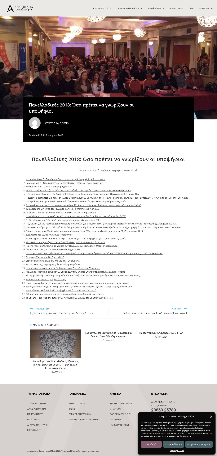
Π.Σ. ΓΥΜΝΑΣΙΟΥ (35, 414)
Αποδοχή (151, 444)
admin (64, 123)
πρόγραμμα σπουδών (128, 8)
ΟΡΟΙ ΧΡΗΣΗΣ (116, 419)
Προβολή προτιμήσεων (199, 444)
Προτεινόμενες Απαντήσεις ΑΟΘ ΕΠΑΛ (161, 332)
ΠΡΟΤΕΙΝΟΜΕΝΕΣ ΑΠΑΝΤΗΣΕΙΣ (83, 419)
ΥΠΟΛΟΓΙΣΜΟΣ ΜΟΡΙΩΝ (121, 403)
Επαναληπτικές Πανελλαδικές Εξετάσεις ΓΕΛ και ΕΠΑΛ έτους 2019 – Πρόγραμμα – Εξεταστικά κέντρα (56, 365)
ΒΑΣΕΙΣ (72, 409)
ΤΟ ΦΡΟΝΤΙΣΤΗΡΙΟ (36, 403)
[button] (211, 416)
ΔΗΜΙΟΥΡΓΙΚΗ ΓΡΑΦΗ (37, 425)
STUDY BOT (115, 409)
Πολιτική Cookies (177, 450)
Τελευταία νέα (131, 170)
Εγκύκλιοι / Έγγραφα (111, 170)
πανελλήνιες (154, 8)
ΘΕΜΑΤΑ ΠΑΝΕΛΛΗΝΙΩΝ (80, 414)
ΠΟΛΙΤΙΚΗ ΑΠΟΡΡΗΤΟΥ (120, 414)
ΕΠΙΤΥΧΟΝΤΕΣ (34, 430)
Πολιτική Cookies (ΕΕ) (120, 425)
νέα (192, 8)
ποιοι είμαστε (100, 8)
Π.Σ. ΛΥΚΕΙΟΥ (33, 419)
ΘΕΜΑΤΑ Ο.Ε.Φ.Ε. (77, 403)
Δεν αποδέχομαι (173, 444)
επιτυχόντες (177, 8)
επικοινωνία (206, 8)
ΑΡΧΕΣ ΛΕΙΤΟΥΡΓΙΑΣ (36, 409)
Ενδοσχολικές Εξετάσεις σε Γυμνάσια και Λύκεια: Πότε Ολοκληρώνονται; (108, 334)
